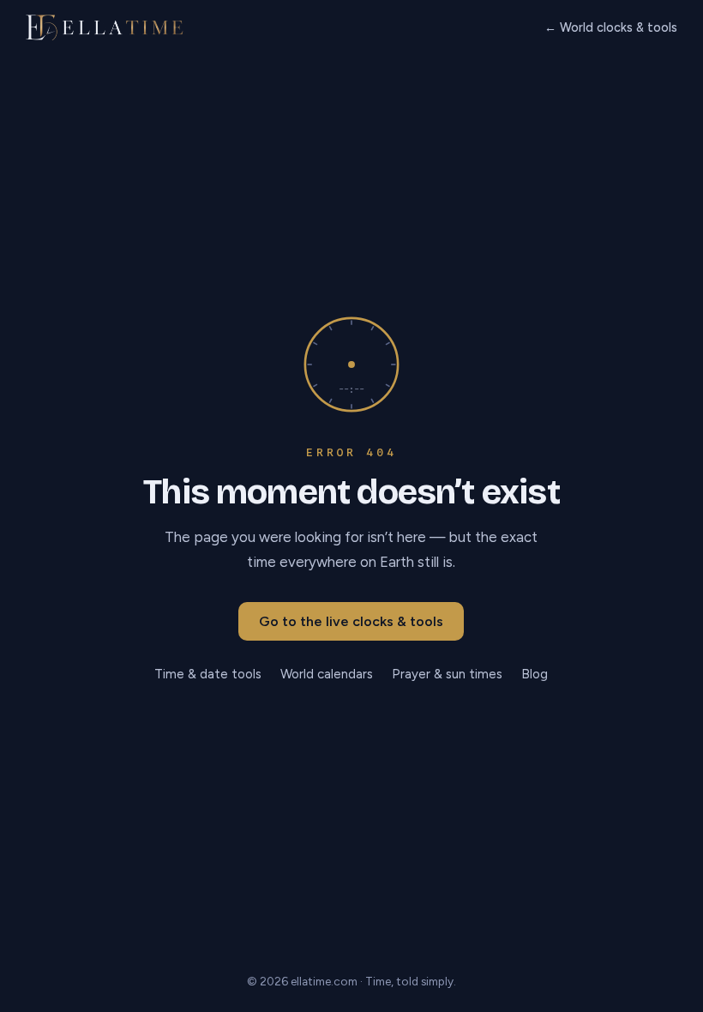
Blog (534, 674)
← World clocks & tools (610, 27)
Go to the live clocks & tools (351, 621)
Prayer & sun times (447, 674)
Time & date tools (207, 674)
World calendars (326, 674)
